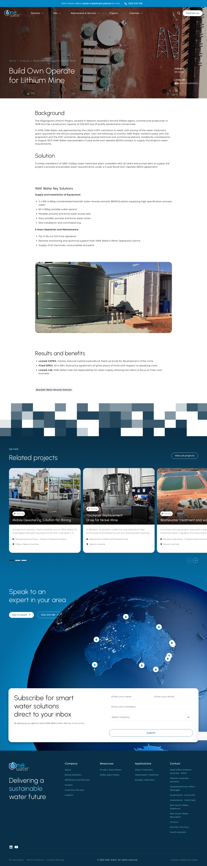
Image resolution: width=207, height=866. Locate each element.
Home (12, 60)
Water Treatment (144, 769)
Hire (56, 13)
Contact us (192, 13)
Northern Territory (179, 827)
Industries (134, 13)
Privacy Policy (16, 860)
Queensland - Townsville (182, 795)
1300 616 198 (135, 3)
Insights (69, 795)
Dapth (195, 860)
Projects (114, 13)
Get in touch (19, 614)
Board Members (73, 775)
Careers (69, 785)
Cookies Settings (55, 860)
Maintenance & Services (83, 13)
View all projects (184, 455)
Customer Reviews (74, 790)
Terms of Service (35, 860)
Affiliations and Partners (77, 780)
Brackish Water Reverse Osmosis (54, 390)
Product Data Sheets (111, 769)
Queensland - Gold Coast (183, 800)
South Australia (178, 832)
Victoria (174, 822)
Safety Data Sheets (109, 775)
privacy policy (78, 723)
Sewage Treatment (144, 780)
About (68, 769)
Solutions (35, 13)
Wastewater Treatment (147, 775)
